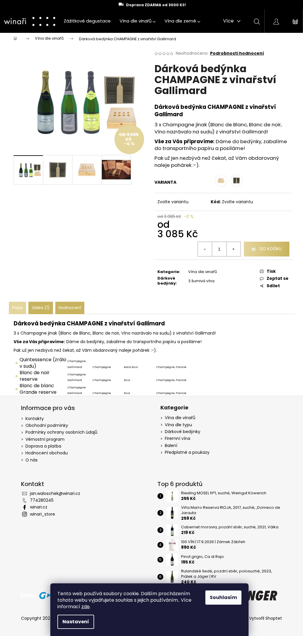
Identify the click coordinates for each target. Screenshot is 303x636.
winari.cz (38, 507)
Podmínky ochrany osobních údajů (61, 432)
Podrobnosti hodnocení (237, 53)
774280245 (42, 500)
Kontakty (34, 419)
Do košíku (271, 249)
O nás (31, 460)
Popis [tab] (17, 308)
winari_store (42, 514)
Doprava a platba (43, 446)
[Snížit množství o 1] (205, 249)
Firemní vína (177, 438)
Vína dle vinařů (202, 272)
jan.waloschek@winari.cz (55, 493)
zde (85, 606)
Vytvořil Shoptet (265, 618)
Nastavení (75, 621)
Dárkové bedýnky (182, 432)
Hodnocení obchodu (46, 453)
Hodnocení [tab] (70, 308)
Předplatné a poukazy (187, 452)
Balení (171, 445)
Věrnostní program (45, 439)
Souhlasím (223, 597)
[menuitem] (87, 21)
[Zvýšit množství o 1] (233, 249)
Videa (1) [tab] (41, 308)
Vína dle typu (178, 425)
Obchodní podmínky (46, 425)
